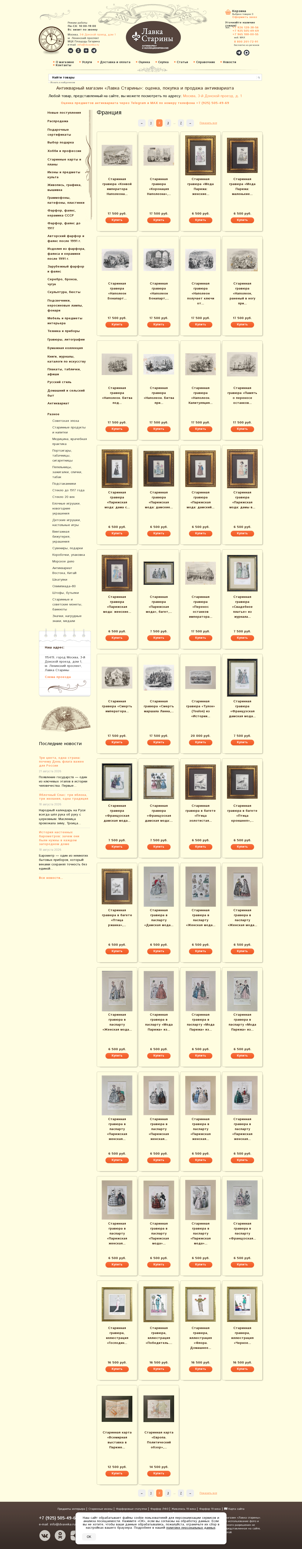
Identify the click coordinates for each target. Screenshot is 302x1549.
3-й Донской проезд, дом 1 (98, 35)
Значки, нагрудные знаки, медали (67, 618)
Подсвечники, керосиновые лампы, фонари (65, 305)
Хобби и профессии (64, 151)
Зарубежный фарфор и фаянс (65, 269)
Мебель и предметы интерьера (64, 321)
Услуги (87, 62)
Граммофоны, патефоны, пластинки (65, 200)
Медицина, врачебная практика (69, 441)
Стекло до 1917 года (68, 490)
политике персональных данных (190, 1527)
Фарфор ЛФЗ (159, 1509)
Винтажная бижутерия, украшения (61, 536)
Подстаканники (64, 483)
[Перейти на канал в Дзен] (86, 50)
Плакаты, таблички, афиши (64, 372)
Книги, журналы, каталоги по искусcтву (66, 359)
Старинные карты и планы (64, 162)
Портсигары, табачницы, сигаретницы (62, 455)
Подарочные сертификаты (59, 132)
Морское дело (63, 561)
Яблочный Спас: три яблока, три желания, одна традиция (63, 797)
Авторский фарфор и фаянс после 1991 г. (65, 238)
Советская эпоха (65, 421)
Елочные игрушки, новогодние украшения (66, 508)
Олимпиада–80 (64, 586)
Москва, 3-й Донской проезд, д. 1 (212, 96)
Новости (229, 62)
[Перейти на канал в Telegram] (94, 50)
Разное (53, 414)
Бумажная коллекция (65, 348)
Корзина (239, 11)
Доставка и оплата (115, 62)
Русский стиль (59, 382)
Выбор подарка (60, 142)
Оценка (144, 62)
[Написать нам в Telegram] (229, 50)
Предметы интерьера (72, 1509)
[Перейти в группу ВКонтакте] (70, 50)
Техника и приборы (63, 331)
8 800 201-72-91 (246, 42)
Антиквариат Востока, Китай (64, 570)
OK (89, 1537)
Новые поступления (64, 112)
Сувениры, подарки (67, 548)
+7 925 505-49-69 (245, 31)
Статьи (182, 62)
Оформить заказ (244, 17)
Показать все (208, 123)
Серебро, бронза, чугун (62, 282)
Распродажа (57, 121)
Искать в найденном (62, 82)
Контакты (63, 65)
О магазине (65, 62)
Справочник (205, 62)
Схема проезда (58, 677)
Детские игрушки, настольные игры (66, 522)
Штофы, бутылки (65, 593)
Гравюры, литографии (66, 339)
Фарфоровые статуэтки (132, 1509)
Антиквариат (58, 403)
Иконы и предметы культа (63, 175)
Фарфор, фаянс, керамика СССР (61, 213)
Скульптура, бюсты (63, 292)
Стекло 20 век (63, 497)
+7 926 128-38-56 (245, 28)
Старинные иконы (100, 1509)
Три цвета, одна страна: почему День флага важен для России (61, 762)
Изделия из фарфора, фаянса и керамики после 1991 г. (66, 253)
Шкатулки (59, 579)
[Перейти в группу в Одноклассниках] (78, 50)
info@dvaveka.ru (88, 45)
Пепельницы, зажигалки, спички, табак (67, 472)
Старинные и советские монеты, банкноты (67, 604)
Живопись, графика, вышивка (64, 187)
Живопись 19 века (184, 1509)
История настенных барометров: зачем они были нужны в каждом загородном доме (59, 838)
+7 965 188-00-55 (245, 34)
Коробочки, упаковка (68, 554)
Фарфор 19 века (210, 1509)
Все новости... (51, 878)
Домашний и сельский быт (66, 393)
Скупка (163, 62)
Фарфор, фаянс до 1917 (63, 226)
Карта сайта (235, 1509)
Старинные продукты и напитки (69, 430)
